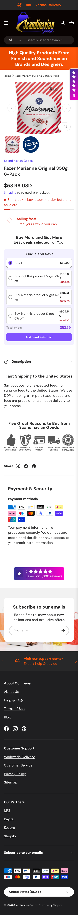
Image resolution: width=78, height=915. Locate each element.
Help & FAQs (14, 700)
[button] (71, 23)
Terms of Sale (14, 708)
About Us (11, 691)
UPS (7, 810)
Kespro (9, 827)
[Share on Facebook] (26, 466)
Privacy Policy (15, 774)
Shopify (10, 836)
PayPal (9, 819)
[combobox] (39, 40)
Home (7, 75)
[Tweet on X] (18, 466)
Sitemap (10, 782)
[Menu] (6, 23)
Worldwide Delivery (19, 757)
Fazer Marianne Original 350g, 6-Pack (37, 75)
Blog (7, 717)
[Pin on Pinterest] (34, 466)
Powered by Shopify (50, 905)
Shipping (10, 193)
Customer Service (18, 765)
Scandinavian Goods (18, 161)
